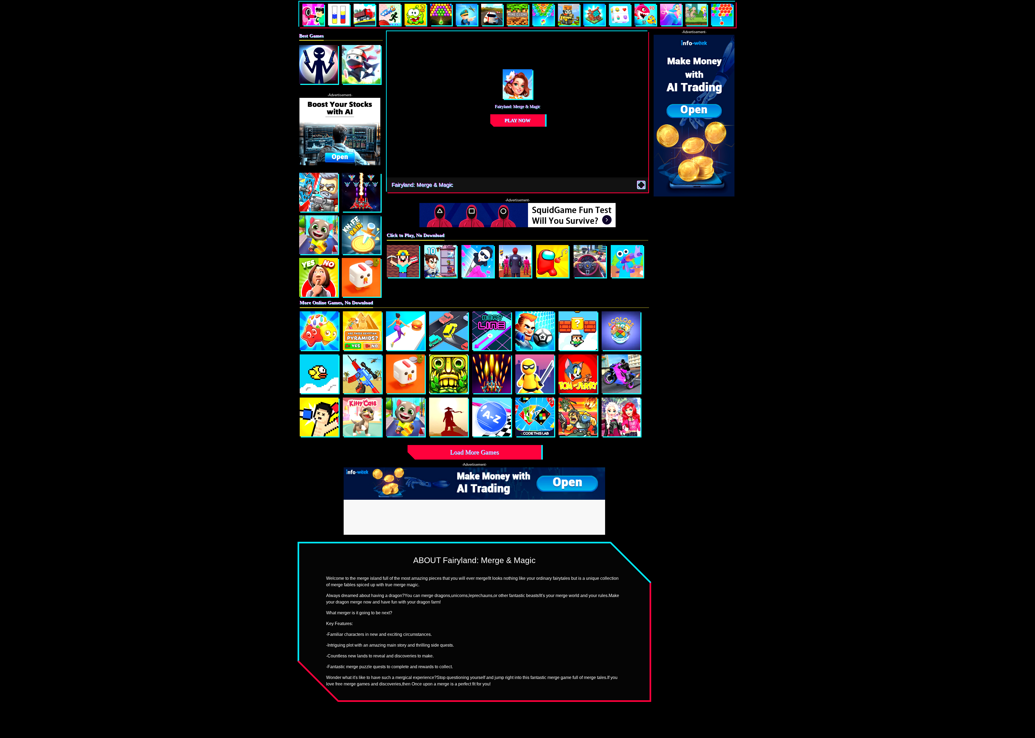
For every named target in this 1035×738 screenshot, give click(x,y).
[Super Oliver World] (577, 330)
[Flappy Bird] (319, 373)
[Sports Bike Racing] (621, 373)
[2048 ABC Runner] (491, 417)
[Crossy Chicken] (361, 277)
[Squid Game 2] (515, 261)
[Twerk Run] (405, 330)
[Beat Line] (491, 330)
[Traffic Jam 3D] (590, 261)
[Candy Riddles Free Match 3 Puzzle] (319, 330)
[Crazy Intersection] (448, 330)
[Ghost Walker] (534, 373)
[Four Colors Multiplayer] (534, 417)
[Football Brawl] (534, 330)
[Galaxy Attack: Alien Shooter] (361, 192)
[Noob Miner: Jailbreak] (403, 261)
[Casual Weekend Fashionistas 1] (621, 417)
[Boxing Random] (319, 417)
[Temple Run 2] (448, 373)
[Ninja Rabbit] (361, 64)
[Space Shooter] (491, 373)
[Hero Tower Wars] (440, 261)
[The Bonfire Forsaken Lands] (448, 417)
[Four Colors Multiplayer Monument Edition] (621, 330)
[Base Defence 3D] (627, 261)
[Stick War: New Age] (318, 64)
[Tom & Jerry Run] (577, 373)
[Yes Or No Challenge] (318, 277)
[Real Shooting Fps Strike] (362, 373)
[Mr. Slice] (477, 261)
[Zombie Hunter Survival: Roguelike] (577, 417)
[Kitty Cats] (362, 417)
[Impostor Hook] (552, 261)
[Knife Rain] (361, 234)
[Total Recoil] (318, 192)
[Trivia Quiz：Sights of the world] (362, 330)
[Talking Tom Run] (318, 234)
